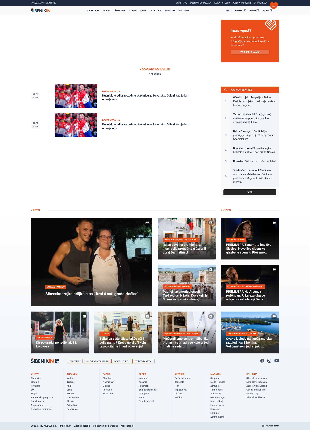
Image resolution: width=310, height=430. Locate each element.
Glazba (106, 386)
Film (177, 386)
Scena (132, 10)
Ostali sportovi (146, 401)
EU (32, 389)
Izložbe (178, 393)
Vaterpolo (144, 393)
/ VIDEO (226, 210)
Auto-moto (215, 393)
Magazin (170, 10)
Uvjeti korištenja (82, 426)
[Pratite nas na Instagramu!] (269, 361)
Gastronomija (217, 397)
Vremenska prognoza (42, 397)
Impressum (65, 426)
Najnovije (93, 10)
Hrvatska (35, 386)
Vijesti (107, 10)
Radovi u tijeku (121, 361)
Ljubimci (214, 413)
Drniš (69, 389)
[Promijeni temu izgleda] (229, 10)
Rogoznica (72, 409)
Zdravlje (214, 386)
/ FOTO (35, 210)
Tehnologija (216, 389)
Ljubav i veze (217, 405)
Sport (144, 10)
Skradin (71, 393)
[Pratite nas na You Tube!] (276, 360)
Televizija (108, 393)
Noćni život (108, 382)
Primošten (72, 405)
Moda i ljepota (217, 382)
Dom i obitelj (216, 401)
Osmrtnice (75, 361)
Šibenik (35, 382)
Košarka (143, 382)
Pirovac (71, 401)
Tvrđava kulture (183, 378)
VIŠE (250, 192)
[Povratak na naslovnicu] (40, 10)
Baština (178, 397)
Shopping (215, 378)
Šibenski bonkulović (256, 378)
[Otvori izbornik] (274, 6)
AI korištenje (127, 426)
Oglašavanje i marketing (105, 426)
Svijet (34, 393)
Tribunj (70, 382)
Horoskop (215, 409)
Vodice (70, 378)
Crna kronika (37, 401)
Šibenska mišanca (255, 397)
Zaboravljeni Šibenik (256, 386)
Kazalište (179, 382)
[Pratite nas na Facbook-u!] (262, 361)
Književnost (181, 389)
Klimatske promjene (41, 409)
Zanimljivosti (217, 416)
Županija (120, 10)
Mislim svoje (252, 393)
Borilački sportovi (148, 389)
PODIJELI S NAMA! (250, 52)
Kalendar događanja (97, 361)
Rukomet (143, 386)
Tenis (141, 397)
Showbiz (107, 378)
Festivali (107, 389)
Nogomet (143, 378)
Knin (69, 386)
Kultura (156, 10)
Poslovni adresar (143, 361)
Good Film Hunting (256, 389)
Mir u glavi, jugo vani (256, 382)
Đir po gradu (37, 405)
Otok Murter (73, 397)
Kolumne (184, 10)
